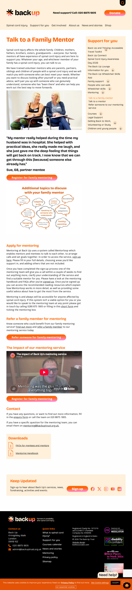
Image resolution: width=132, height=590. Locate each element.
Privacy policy (50, 557)
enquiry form (21, 417)
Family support (96, 81)
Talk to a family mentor (100, 98)
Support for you (39, 25)
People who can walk (99, 85)
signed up (48, 281)
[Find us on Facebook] (93, 489)
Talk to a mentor (97, 101)
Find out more (24, 326)
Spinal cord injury (16, 25)
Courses (92, 113)
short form (67, 306)
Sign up (77, 489)
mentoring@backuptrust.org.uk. (41, 425)
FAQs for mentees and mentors (32, 445)
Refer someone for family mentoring (36, 337)
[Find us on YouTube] (113, 489)
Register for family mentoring (32, 177)
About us (74, 25)
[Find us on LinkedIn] (120, 489)
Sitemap (47, 561)
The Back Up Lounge (99, 66)
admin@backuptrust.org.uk (27, 549)
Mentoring (93, 92)
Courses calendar (52, 544)
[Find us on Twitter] (99, 489)
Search (123, 3)
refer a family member (49, 326)
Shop (108, 25)
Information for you (98, 70)
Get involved (59, 25)
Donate (114, 13)
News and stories (92, 25)
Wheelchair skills (96, 88)
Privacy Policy (67, 583)
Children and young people (102, 128)
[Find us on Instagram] (106, 489)
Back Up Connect (97, 55)
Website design (78, 542)
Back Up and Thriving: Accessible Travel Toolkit (105, 50)
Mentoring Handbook (27, 453)
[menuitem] (18, 25)
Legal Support (95, 117)
